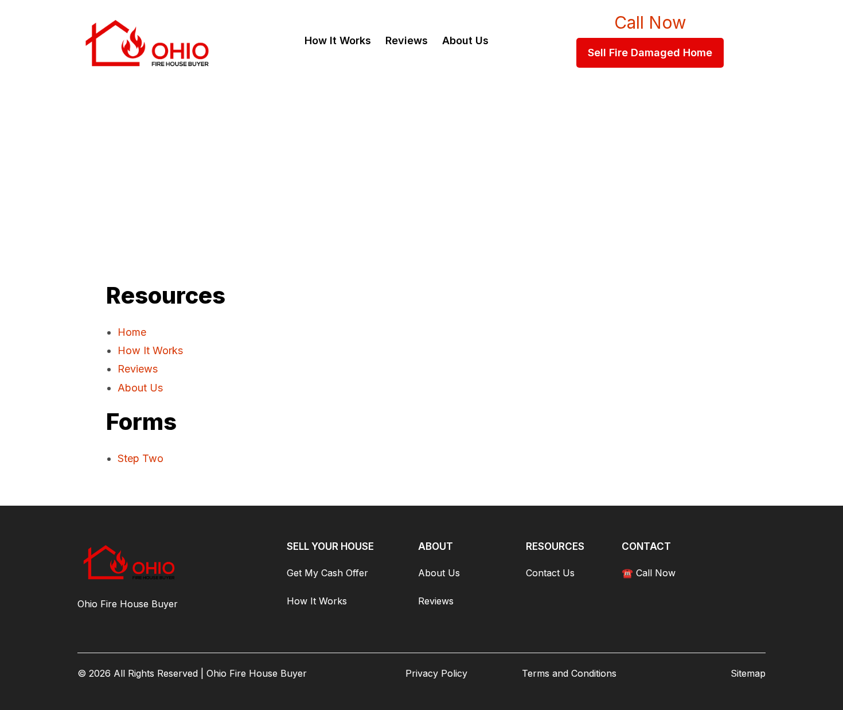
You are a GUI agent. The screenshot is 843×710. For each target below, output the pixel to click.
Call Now (650, 22)
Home (132, 332)
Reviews (138, 369)
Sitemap (748, 673)
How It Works (150, 350)
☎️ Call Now (649, 573)
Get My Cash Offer (327, 573)
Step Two (140, 458)
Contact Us (550, 573)
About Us (140, 388)
